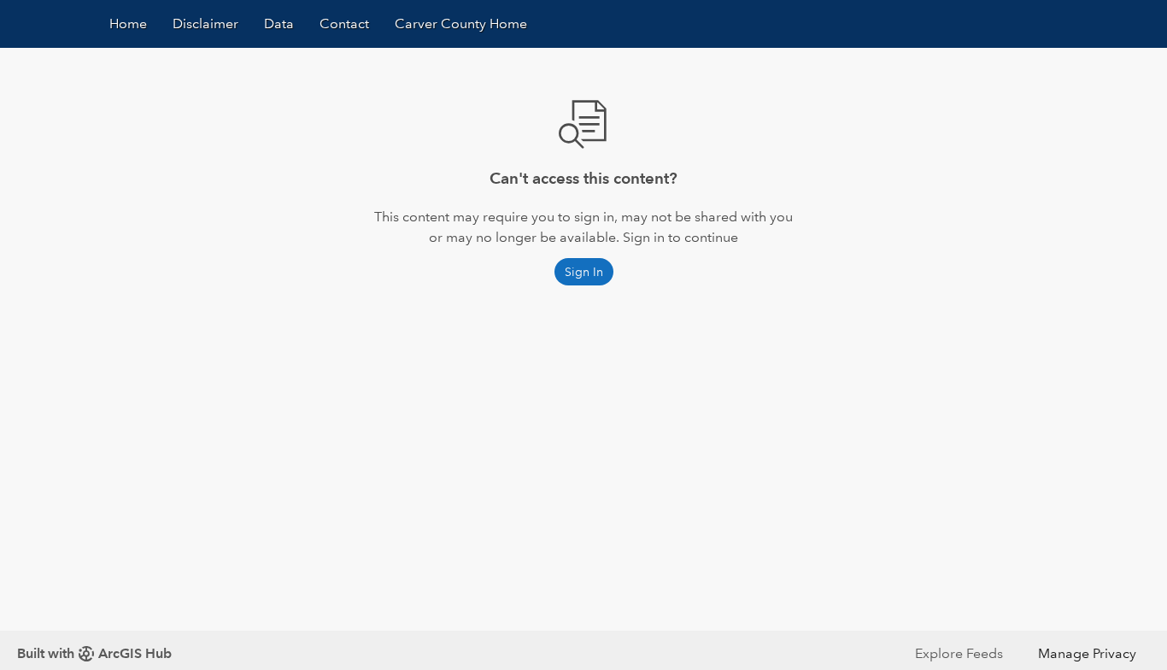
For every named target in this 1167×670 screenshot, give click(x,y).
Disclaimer (205, 23)
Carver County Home (461, 23)
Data (279, 23)
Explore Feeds (959, 653)
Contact (344, 23)
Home (128, 23)
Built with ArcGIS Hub (94, 653)
